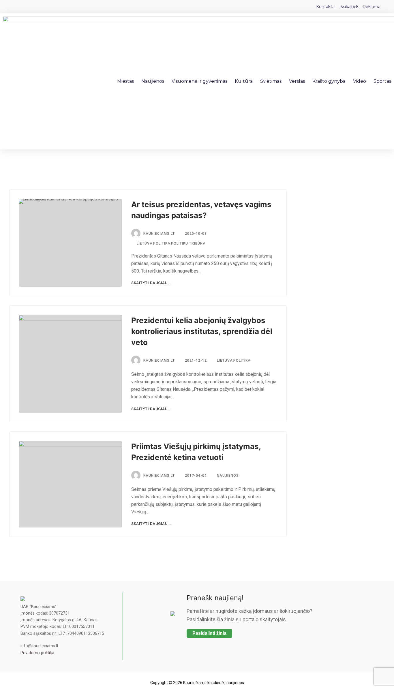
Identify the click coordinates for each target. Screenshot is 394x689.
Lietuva (144, 243)
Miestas (125, 81)
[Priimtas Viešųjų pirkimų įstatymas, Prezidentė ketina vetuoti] (70, 484)
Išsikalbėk (349, 6)
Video (359, 81)
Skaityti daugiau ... (151, 283)
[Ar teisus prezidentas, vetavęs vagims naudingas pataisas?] (70, 243)
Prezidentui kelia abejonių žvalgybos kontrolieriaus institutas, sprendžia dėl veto (201, 331)
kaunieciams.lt (159, 234)
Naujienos (152, 81)
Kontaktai (325, 6)
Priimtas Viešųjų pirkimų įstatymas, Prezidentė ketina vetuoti (196, 452)
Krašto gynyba (329, 81)
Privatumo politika (37, 652)
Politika (161, 243)
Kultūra (244, 81)
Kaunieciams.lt (159, 360)
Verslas (297, 81)
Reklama (371, 6)
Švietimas (271, 81)
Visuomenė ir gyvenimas (199, 81)
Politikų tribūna (188, 243)
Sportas (382, 81)
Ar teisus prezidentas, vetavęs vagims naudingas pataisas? (201, 210)
